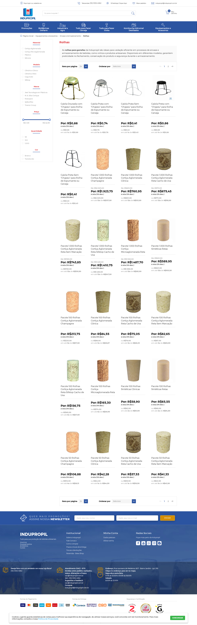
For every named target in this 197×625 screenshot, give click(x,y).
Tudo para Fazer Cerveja (83, 29)
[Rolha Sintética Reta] (163, 230)
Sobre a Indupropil (73, 537)
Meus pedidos (141, 3)
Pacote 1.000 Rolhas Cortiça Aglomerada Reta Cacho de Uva (161, 178)
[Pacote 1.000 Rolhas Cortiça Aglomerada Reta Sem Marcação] (73, 230)
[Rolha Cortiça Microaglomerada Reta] (133, 230)
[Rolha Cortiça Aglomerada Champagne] (73, 302)
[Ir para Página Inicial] (26, 36)
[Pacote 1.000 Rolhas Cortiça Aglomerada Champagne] (103, 159)
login (29, 3)
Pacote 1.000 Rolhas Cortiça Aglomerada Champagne (101, 178)
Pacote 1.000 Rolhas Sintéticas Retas (161, 247)
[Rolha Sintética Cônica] (133, 371)
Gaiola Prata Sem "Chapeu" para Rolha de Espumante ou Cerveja (132, 108)
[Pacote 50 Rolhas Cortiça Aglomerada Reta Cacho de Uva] (133, 442)
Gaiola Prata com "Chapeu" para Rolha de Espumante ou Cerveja (101, 108)
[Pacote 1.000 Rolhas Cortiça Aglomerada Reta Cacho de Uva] (163, 159)
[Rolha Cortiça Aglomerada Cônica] (103, 442)
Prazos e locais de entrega (76, 547)
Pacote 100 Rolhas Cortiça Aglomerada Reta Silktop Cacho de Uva (72, 391)
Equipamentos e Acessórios (163, 29)
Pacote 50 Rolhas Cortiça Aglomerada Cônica (101, 461)
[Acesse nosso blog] (159, 543)
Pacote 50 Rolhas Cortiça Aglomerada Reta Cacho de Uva (131, 461)
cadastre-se (37, 3)
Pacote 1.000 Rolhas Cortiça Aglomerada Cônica (131, 178)
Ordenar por (104, 66)
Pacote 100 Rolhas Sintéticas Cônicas (130, 388)
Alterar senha (108, 541)
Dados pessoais (109, 537)
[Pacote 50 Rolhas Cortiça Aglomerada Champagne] (73, 442)
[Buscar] (133, 13)
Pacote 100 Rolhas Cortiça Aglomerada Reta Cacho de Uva (131, 320)
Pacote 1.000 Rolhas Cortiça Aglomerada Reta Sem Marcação (71, 249)
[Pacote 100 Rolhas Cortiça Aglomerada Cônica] (103, 302)
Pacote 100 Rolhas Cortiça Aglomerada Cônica (101, 320)
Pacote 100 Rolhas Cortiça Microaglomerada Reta (103, 389)
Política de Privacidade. (48, 619)
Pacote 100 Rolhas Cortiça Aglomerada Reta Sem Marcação (161, 320)
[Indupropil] (31, 14)
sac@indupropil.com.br (74, 576)
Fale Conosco (71, 541)
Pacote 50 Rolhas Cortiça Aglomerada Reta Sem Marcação (161, 461)
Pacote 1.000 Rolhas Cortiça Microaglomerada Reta (133, 249)
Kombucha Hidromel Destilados (134, 29)
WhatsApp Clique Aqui (119, 3)
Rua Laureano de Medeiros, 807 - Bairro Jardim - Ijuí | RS (131, 568)
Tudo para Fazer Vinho (106, 29)
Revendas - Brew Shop (75, 553)
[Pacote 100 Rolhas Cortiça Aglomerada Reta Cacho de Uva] (133, 302)
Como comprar (72, 544)
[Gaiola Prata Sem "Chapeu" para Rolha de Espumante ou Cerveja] (133, 88)
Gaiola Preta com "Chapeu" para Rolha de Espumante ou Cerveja (162, 108)
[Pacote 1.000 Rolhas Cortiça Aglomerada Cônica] (133, 159)
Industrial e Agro (62, 29)
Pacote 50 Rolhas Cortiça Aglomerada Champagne (71, 461)
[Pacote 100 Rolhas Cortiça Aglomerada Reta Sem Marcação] (163, 302)
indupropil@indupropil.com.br (166, 3)
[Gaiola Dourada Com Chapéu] (73, 88)
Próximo (172, 66)
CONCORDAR (177, 618)
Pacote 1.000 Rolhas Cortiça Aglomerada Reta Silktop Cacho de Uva (102, 250)
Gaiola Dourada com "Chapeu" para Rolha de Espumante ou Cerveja (71, 108)
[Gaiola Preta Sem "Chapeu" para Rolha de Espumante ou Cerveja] (73, 159)
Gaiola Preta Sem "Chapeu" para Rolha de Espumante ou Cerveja (71, 179)
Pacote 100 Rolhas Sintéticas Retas (161, 388)
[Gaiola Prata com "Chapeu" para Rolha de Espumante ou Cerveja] (103, 88)
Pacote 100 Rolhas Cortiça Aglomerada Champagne (71, 320)
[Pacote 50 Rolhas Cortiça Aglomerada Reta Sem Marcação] (163, 442)
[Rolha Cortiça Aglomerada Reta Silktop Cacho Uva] (103, 230)
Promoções (26, 28)
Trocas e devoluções (74, 550)
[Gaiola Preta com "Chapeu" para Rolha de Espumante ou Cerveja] (163, 88)
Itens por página (69, 66)
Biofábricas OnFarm (43, 29)
